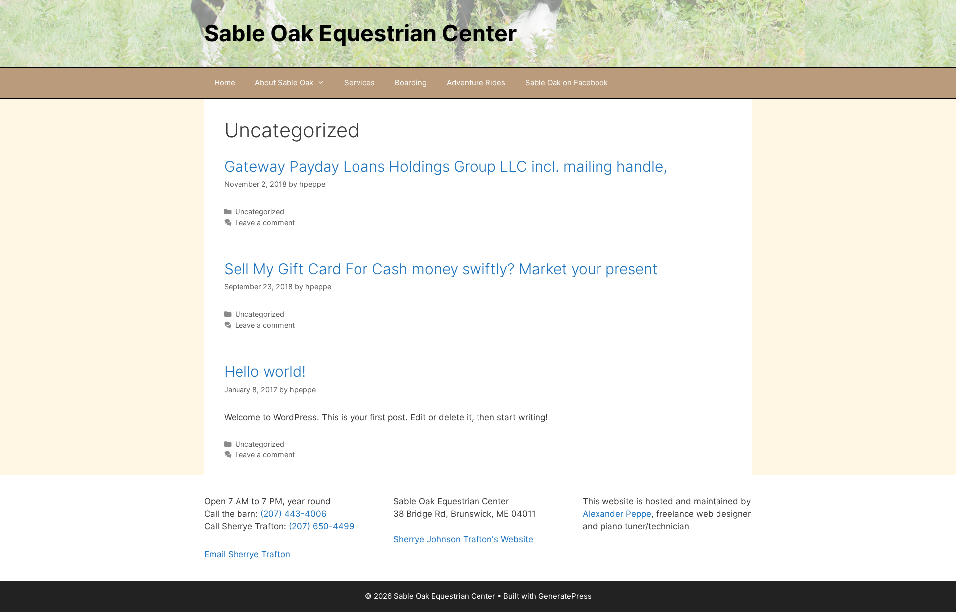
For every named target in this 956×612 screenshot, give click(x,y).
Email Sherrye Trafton (247, 554)
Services (359, 82)
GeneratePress (565, 596)
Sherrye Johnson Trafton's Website (463, 539)
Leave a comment (265, 222)
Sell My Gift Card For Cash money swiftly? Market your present (441, 269)
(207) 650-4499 (322, 526)
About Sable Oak (284, 82)
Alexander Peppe (617, 514)
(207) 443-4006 (293, 514)
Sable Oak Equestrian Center (360, 33)
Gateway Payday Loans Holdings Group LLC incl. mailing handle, (445, 166)
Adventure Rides (476, 82)
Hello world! (265, 371)
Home (224, 82)
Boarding (411, 82)
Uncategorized (259, 211)
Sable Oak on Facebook (566, 82)
